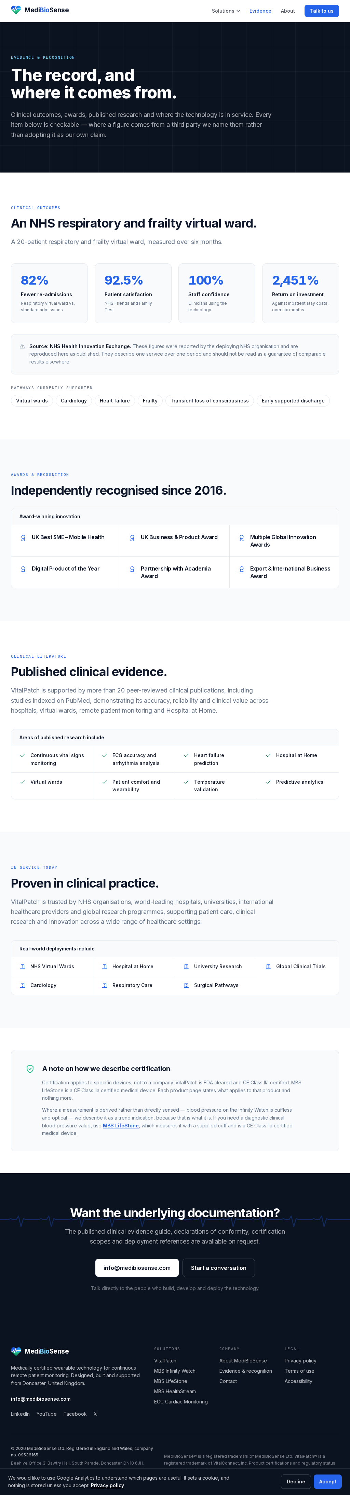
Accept (327, 1481)
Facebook (75, 1414)
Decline (296, 1481)
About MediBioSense (243, 1360)
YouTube (47, 1414)
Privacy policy (107, 1485)
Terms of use (299, 1371)
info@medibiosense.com (137, 1267)
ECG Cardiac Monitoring (181, 1401)
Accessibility (298, 1381)
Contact (228, 1381)
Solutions (223, 11)
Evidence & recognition (245, 1371)
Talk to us (322, 11)
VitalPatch (165, 1360)
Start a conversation (218, 1267)
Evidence (260, 11)
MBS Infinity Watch (175, 1371)
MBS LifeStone (121, 1125)
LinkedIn (20, 1414)
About (288, 11)
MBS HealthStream (175, 1391)
